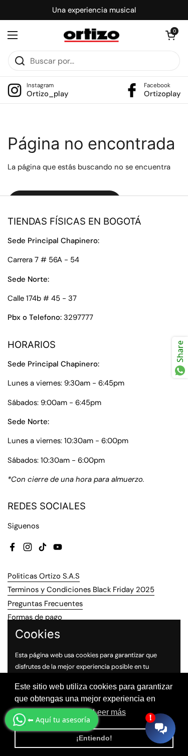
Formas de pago (35, 617)
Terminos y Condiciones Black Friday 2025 (81, 590)
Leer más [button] (109, 712)
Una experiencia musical (94, 10)
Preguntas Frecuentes (45, 604)
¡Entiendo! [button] (94, 738)
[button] (170, 35)
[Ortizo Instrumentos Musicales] (91, 35)
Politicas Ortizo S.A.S (44, 576)
